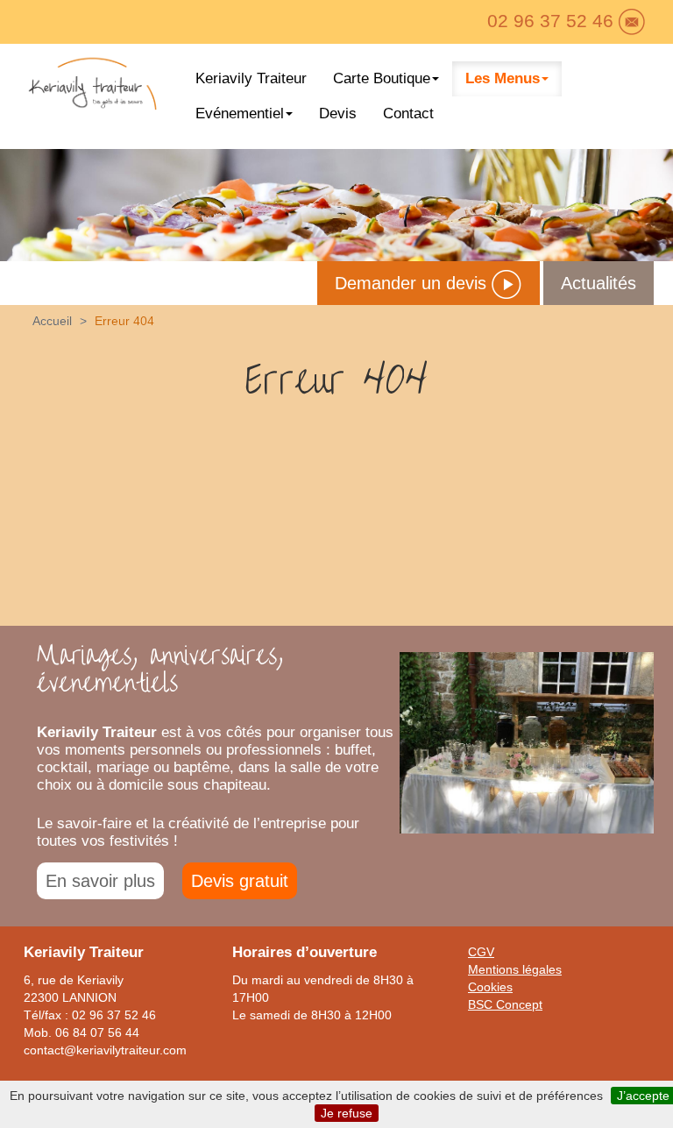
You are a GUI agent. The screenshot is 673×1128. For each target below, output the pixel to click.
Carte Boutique (381, 78)
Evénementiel (239, 113)
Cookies (490, 987)
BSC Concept (505, 1004)
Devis (338, 113)
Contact (408, 113)
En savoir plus (100, 880)
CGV (481, 952)
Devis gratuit (239, 880)
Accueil (52, 321)
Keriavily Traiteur (251, 78)
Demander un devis (413, 283)
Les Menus (502, 78)
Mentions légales (515, 969)
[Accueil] (92, 87)
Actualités (598, 283)
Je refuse (346, 1113)
